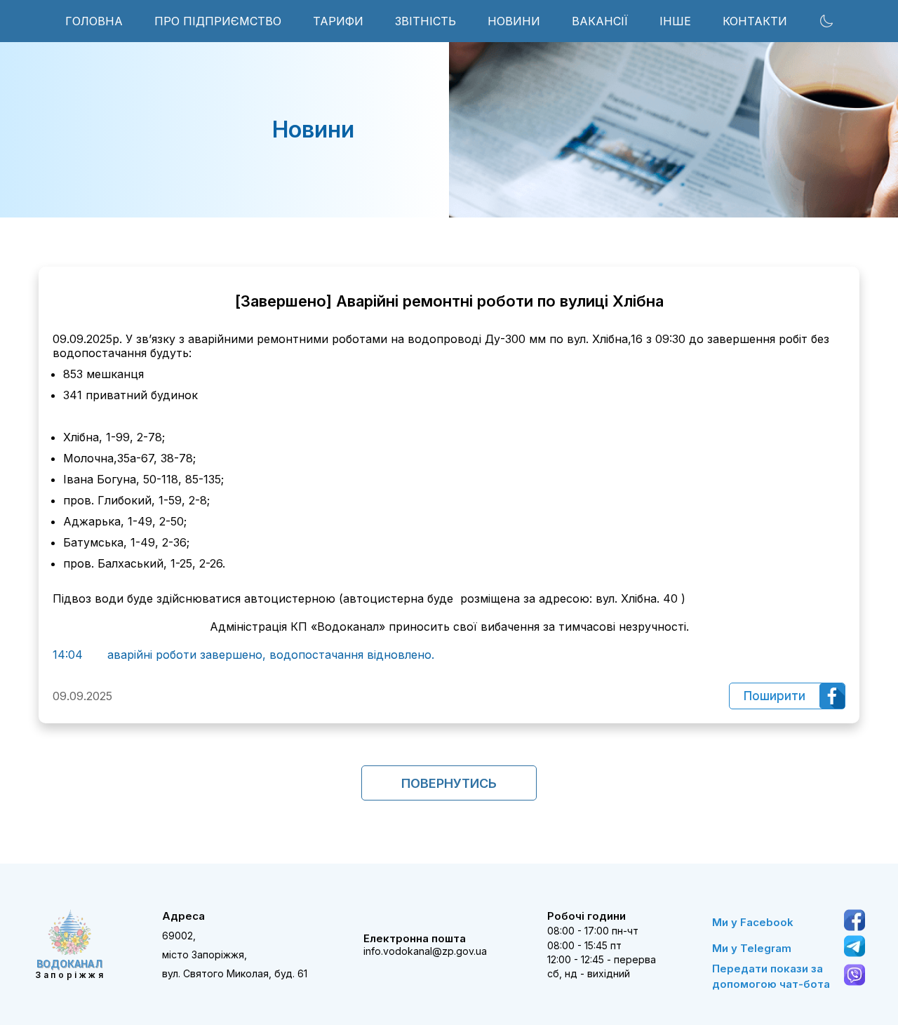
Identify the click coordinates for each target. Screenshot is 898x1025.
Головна (94, 21)
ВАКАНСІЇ (600, 21)
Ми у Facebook (752, 922)
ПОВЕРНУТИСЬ (449, 783)
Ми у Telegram (751, 948)
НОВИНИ (514, 21)
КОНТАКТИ (755, 21)
